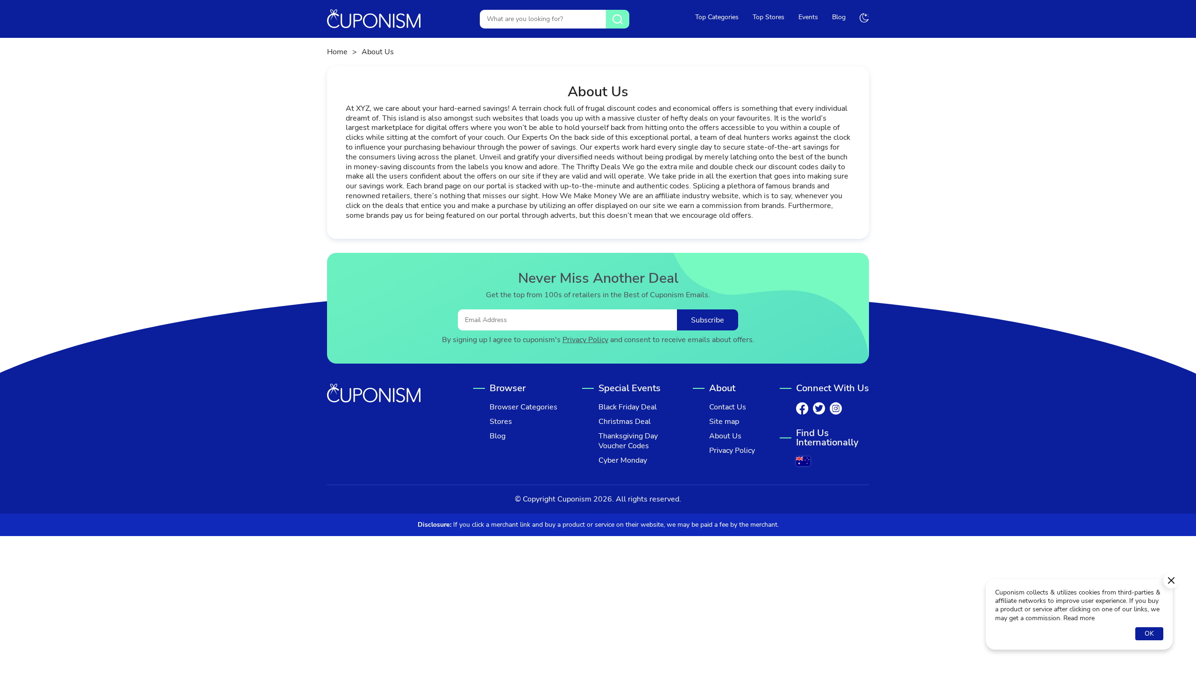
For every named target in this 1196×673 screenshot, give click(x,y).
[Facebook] (802, 408)
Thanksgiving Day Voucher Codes (628, 441)
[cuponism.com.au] (803, 461)
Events (808, 17)
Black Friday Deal (627, 407)
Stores (501, 422)
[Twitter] (819, 408)
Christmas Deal (624, 422)
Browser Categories (523, 407)
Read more (1079, 618)
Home (337, 52)
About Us (725, 436)
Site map (724, 422)
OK (1149, 633)
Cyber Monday (622, 460)
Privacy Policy (585, 340)
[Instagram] (836, 408)
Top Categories (717, 17)
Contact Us (727, 407)
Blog (839, 17)
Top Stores (768, 17)
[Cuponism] (373, 19)
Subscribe (707, 320)
